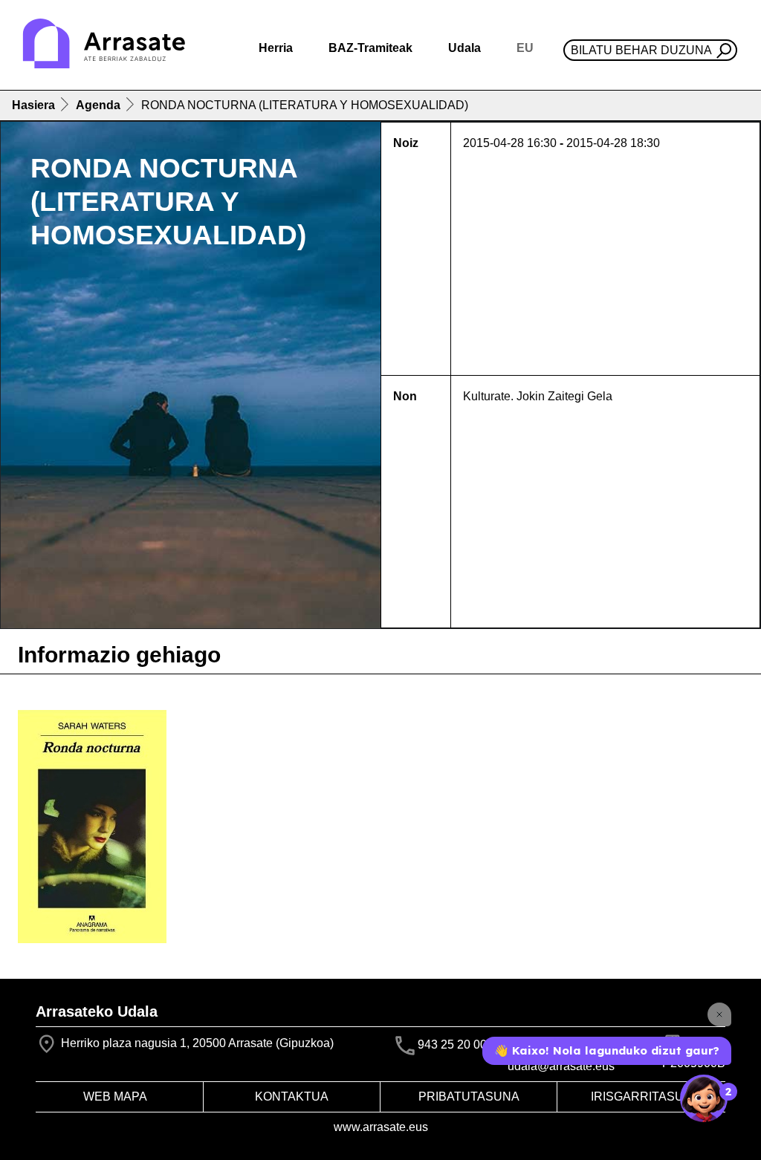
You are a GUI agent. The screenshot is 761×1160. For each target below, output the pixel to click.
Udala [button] (464, 48)
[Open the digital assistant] (704, 1098)
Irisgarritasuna (646, 1096)
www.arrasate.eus (381, 1127)
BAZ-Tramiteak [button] (370, 48)
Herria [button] (276, 48)
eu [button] (525, 48)
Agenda (98, 105)
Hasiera (33, 105)
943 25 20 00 (452, 1044)
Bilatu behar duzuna (641, 50)
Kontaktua (291, 1096)
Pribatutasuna (468, 1096)
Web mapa (115, 1096)
